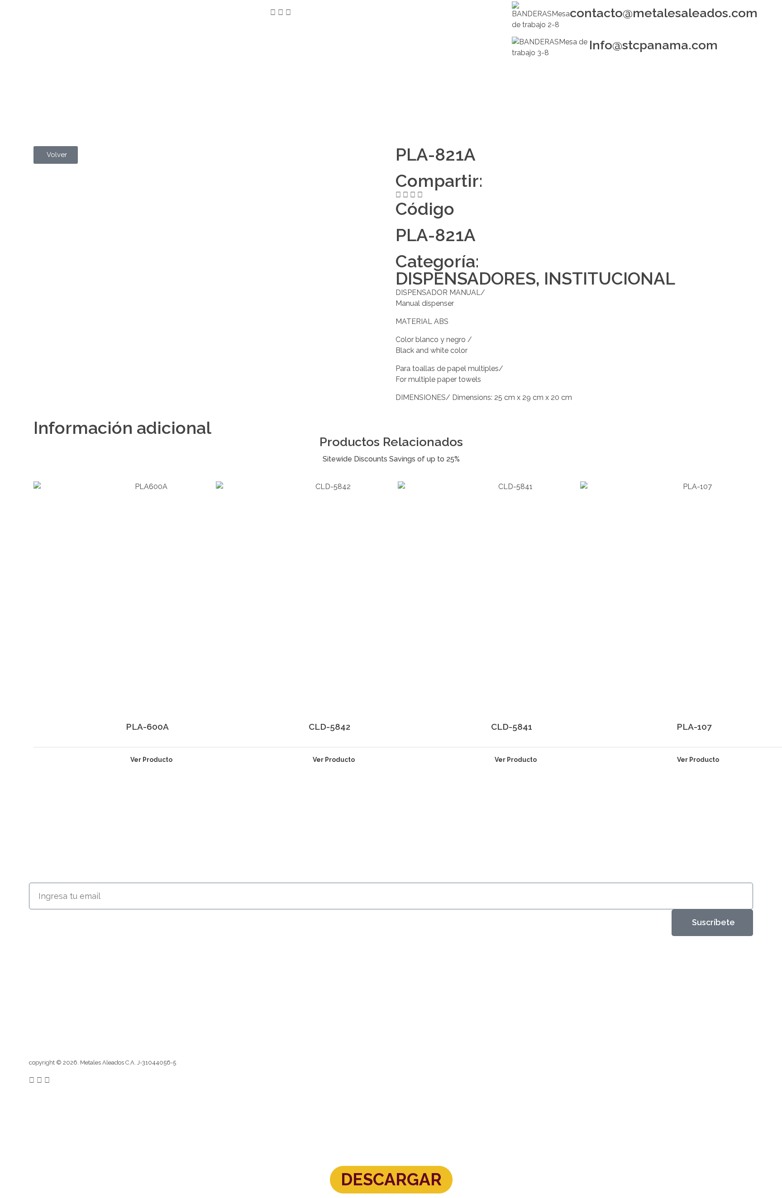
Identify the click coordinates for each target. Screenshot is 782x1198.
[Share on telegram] (412, 195)
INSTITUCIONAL (609, 278)
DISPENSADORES (466, 278)
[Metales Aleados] (60, 94)
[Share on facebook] (398, 195)
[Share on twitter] (405, 195)
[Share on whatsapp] (420, 195)
